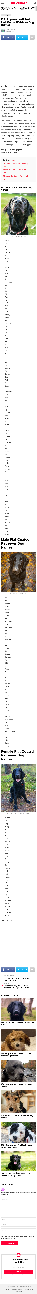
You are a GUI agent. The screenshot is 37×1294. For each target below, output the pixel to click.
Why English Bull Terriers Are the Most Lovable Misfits (27, 8)
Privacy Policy (29, 1289)
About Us (6, 1289)
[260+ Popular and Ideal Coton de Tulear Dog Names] (18, 1040)
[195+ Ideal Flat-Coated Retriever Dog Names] (18, 1009)
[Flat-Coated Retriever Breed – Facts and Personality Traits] (18, 1161)
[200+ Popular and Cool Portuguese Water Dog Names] (18, 1132)
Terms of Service (17, 1289)
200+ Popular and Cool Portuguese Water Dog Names (16, 1146)
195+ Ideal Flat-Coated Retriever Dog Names (17, 1023)
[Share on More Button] (32, 37)
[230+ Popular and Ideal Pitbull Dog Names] (18, 1071)
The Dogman (19, 3)
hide (13, 160)
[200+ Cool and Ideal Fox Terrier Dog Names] (18, 1101)
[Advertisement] (18, 62)
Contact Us (18, 1291)
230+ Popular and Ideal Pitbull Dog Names (16, 1085)
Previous (1, 8)
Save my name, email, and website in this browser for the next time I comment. (18, 1237)
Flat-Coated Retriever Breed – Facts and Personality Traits (17, 1174)
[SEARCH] (35, 3)
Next (36, 8)
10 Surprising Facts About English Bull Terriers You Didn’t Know (9, 8)
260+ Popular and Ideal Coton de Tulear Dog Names (16, 1054)
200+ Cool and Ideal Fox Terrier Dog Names (17, 1116)
